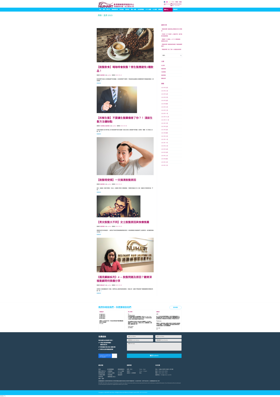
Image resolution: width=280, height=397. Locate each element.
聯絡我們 (175, 9)
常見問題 (122, 9)
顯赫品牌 (102, 285)
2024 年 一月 (164, 113)
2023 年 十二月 (165, 116)
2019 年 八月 (164, 155)
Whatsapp (168, 4)
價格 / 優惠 (133, 9)
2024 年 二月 (164, 110)
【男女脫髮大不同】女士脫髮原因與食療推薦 (123, 222)
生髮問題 (102, 126)
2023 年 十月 (164, 123)
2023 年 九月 (164, 126)
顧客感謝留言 (121, 369)
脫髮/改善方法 (102, 371)
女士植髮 (155, 9)
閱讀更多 (99, 83)
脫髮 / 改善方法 (106, 9)
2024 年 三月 (164, 107)
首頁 (100, 9)
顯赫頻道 (160, 9)
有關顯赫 (110, 371)
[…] (101, 80)
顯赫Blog (168, 9)
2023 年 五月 (164, 129)
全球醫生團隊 (101, 375)
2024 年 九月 (164, 87)
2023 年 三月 (164, 136)
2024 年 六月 (164, 97)
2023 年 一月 (164, 139)
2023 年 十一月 (165, 120)
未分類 (163, 65)
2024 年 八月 (164, 91)
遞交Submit (154, 355)
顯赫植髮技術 (115, 9)
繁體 (177, 2)
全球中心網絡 (111, 373)
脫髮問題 (102, 75)
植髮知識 (163, 68)
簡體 (180, 2)
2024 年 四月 (164, 103)
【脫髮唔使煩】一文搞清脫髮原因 (116, 180)
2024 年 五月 (164, 100)
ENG (173, 2)
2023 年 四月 (164, 133)
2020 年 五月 (164, 152)
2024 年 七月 (164, 94)
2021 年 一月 (164, 142)
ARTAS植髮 (148, 9)
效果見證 (100, 376)
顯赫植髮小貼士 (112, 376)
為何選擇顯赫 (141, 9)
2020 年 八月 (164, 146)
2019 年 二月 (164, 165)
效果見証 (127, 9)
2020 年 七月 (164, 149)
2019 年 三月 (164, 162)
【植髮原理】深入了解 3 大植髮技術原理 (171, 49)
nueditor (109, 75)
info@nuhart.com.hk (166, 375)
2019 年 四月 (164, 159)
